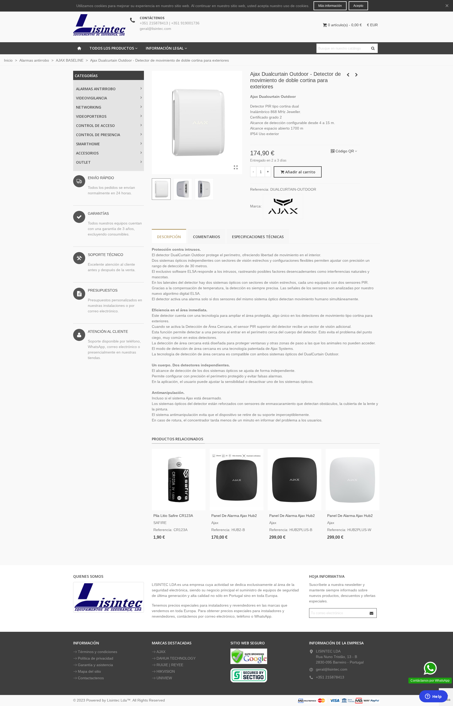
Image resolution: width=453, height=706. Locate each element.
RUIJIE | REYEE (170, 665)
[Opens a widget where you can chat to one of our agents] (433, 696)
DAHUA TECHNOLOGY (176, 658)
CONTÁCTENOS (152, 18)
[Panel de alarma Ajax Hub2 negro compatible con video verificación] (236, 479)
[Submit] (371, 613)
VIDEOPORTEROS (91, 116)
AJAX (161, 652)
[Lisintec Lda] (99, 25)
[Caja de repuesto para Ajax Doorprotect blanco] (348, 75)
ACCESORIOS (87, 153)
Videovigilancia (91, 97)
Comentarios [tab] (206, 236)
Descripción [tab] (169, 236)
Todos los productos (111, 48)
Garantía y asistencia (95, 665)
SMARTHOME (88, 143)
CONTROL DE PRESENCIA (98, 134)
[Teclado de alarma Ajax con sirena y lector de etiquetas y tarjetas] (356, 75)
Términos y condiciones (97, 652)
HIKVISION (166, 671)
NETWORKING (88, 107)
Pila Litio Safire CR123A (173, 516)
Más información (330, 6)
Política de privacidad (95, 658)
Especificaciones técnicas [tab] (258, 236)
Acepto (358, 6)
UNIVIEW (164, 678)
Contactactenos (91, 678)
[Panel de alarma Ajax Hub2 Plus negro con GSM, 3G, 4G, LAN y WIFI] (294, 479)
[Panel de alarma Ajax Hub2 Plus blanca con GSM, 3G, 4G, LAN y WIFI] (352, 479)
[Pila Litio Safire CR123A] (179, 479)
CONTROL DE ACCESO (95, 125)
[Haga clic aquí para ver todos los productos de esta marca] (283, 206)
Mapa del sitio (89, 671)
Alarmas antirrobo (96, 88)
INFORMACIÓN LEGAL (165, 48)
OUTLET (83, 162)
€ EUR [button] (372, 25)
